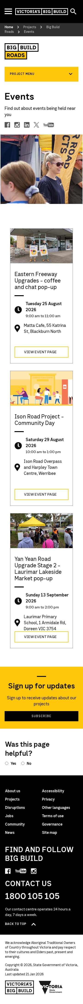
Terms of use (53, 816)
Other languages (56, 808)
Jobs (9, 816)
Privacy (48, 799)
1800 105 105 (32, 896)
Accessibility (53, 791)
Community (15, 824)
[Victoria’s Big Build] (41, 11)
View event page (40, 352)
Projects (12, 799)
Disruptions (15, 808)
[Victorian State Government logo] (51, 987)
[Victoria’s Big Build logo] (19, 987)
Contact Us (28, 884)
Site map (49, 833)
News (10, 833)
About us (12, 791)
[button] (41, 74)
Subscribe (41, 716)
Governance (52, 824)
